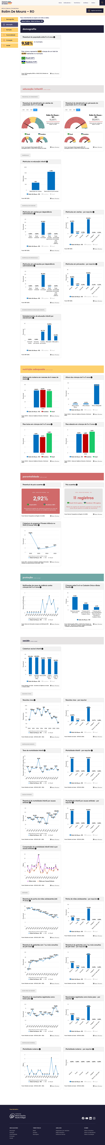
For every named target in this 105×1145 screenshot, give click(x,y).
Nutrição (9, 30)
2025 (35, 109)
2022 (23, 109)
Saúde (8, 45)
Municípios (36, 1134)
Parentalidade (10, 35)
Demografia (10, 19)
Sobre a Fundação (89, 1134)
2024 (31, 109)
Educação (9, 24)
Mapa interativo (60, 1132)
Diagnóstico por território (62, 1130)
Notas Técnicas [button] (55, 73)
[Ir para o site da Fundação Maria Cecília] (19, 1119)
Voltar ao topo (47, 89)
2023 (27, 109)
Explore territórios (96, 10)
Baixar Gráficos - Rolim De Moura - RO (32, 21)
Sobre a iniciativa (88, 1130)
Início (60, 2)
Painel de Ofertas (60, 1134)
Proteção (9, 40)
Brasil (34, 1130)
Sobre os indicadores (89, 1132)
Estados (35, 1132)
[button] (54, 37)
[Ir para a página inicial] (7, 2)
